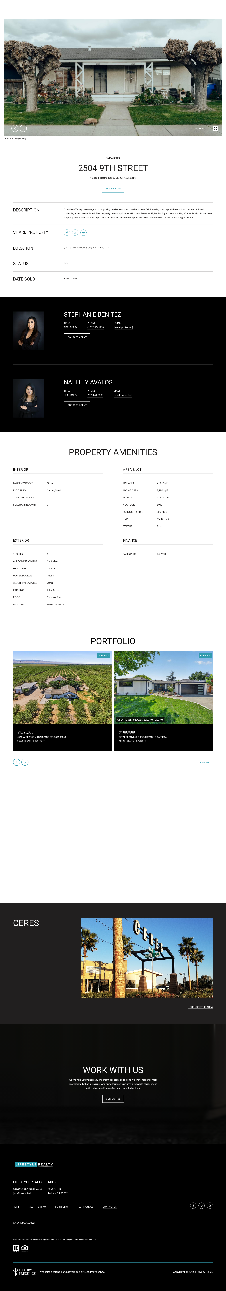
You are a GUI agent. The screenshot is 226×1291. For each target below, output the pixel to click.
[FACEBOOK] (193, 1206)
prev (14, 128)
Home (16, 1206)
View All (204, 762)
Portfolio (61, 1206)
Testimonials (85, 1206)
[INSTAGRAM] (201, 1206)
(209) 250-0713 (21, 1188)
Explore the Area (201, 1006)
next (23, 128)
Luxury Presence (94, 1271)
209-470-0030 (95, 394)
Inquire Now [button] (113, 188)
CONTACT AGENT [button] (77, 337)
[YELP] (210, 1206)
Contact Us (110, 1207)
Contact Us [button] (113, 1098)
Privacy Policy (204, 1271)
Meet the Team (37, 1206)
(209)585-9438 (95, 327)
